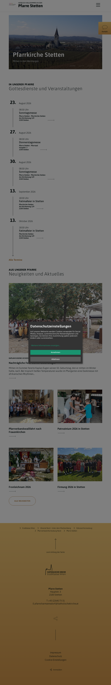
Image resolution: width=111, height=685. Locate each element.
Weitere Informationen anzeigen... (45, 345)
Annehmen (55, 352)
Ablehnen (55, 359)
